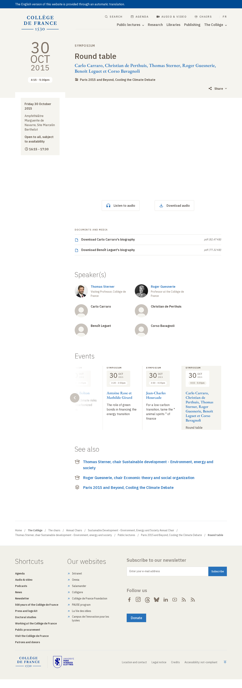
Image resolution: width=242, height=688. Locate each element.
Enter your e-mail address (145, 571)
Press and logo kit (26, 611)
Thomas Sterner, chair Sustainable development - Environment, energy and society (148, 464)
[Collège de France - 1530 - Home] (40, 23)
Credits (175, 662)
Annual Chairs (74, 530)
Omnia (75, 579)
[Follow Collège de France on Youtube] (174, 599)
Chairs (205, 16)
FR (225, 16)
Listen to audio (124, 205)
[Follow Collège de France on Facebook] (129, 599)
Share (218, 88)
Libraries (173, 25)
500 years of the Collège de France (36, 604)
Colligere (77, 592)
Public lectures (126, 535)
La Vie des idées (81, 611)
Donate (136, 618)
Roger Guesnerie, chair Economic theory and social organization (138, 477)
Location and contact (134, 662)
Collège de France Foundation (89, 598)
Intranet (77, 573)
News (18, 592)
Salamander (79, 586)
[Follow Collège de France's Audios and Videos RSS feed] (192, 599)
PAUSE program (81, 604)
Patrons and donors (27, 642)
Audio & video (174, 16)
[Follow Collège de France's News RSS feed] (183, 599)
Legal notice (159, 662)
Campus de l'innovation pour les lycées (90, 618)
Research (155, 25)
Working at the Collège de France (36, 623)
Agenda (142, 16)
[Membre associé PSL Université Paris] (63, 662)
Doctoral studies (25, 617)
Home (18, 530)
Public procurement (27, 629)
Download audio (178, 205)
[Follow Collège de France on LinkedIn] (165, 599)
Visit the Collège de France (32, 636)
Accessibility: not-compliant (201, 662)
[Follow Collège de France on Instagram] (138, 599)
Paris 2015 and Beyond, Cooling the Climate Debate (117, 80)
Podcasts (21, 586)
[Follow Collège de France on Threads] (147, 599)
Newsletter (22, 598)
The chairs (54, 530)
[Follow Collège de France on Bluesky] (156, 599)
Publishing (192, 25)
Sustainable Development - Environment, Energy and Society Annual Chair (131, 530)
